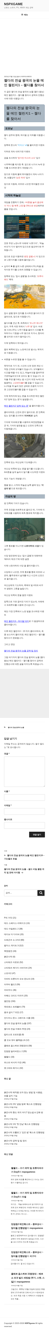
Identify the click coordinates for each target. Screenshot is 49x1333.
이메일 (8, 805)
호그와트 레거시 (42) (13, 1068)
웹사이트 (8, 819)
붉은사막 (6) (9, 956)
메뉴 (26, 15)
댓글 (7, 753)
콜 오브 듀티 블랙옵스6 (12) (16, 1040)
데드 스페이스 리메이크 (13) (17, 923)
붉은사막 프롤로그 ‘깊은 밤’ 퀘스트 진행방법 (24, 1132)
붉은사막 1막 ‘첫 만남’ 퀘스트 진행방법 (21, 1124)
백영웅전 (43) (10, 951)
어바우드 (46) (10, 990)
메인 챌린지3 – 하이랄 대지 (16, 621)
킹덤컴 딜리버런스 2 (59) (15, 1051)
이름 (7, 791)
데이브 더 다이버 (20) (14, 934)
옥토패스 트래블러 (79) (14, 1007)
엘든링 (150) (9, 1001)
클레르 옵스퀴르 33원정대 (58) (18, 1046)
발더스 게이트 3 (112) (13, 945)
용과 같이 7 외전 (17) (13, 1012)
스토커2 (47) (9, 973)
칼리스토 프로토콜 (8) (14, 1034)
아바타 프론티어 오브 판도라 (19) (19, 979)
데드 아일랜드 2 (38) (13, 929)
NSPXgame (13, 4)
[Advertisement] (24, 44)
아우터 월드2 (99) (12, 984)
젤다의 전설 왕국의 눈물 (16, 727)
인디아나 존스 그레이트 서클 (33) (19, 1018)
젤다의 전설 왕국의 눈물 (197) (17, 1023)
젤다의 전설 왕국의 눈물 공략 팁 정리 (21, 651)
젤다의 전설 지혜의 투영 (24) (17, 1029)
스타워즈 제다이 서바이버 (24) (18, 968)
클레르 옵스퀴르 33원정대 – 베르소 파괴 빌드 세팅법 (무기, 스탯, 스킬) (28, 1278)
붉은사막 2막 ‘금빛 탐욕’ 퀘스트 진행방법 (22, 1104)
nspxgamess (26, 76)
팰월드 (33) (9, 1057)
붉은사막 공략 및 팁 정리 (15, 1141)
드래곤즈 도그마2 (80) (14, 940)
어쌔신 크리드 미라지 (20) (16, 995)
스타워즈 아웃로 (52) (13, 962)
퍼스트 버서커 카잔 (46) (15, 1062)
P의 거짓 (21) (10, 918)
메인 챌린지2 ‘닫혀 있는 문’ (16, 406)
